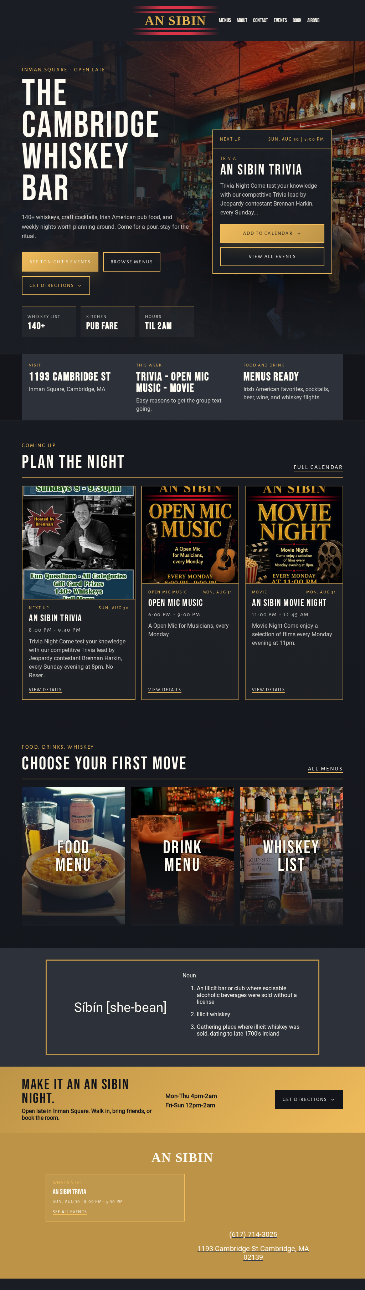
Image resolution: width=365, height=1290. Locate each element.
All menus (325, 769)
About (242, 20)
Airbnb (313, 20)
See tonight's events (60, 261)
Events (280, 20)
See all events (70, 1212)
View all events (272, 256)
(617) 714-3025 (253, 1234)
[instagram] (49, 21)
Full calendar (318, 467)
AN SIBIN (176, 20)
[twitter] (67, 21)
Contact (260, 20)
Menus (225, 20)
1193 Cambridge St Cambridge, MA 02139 (253, 1252)
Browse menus (131, 261)
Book (297, 20)
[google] (86, 21)
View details (45, 690)
